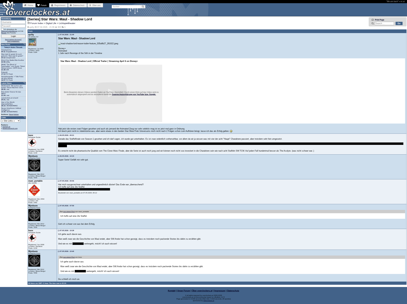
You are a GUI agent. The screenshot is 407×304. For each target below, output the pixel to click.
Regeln (4, 33)
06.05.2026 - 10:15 (66, 156)
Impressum (219, 291)
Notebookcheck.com (10, 128)
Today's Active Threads (13, 47)
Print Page (379, 20)
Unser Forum (183, 291)
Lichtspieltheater (67, 23)
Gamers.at (6, 127)
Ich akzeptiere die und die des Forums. (12, 31)
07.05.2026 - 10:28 (66, 230)
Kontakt (171, 291)
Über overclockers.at (202, 291)
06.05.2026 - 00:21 (66, 135)
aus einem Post (69, 211)
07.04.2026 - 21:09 (66, 34)
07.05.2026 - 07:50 (66, 206)
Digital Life (51, 23)
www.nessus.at (208, 300)
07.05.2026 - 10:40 (66, 251)
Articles (16, 114)
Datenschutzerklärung (9, 31)
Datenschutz (233, 291)
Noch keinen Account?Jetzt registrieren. (13, 40)
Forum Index (36, 23)
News (11, 114)
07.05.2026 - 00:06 (66, 181)
